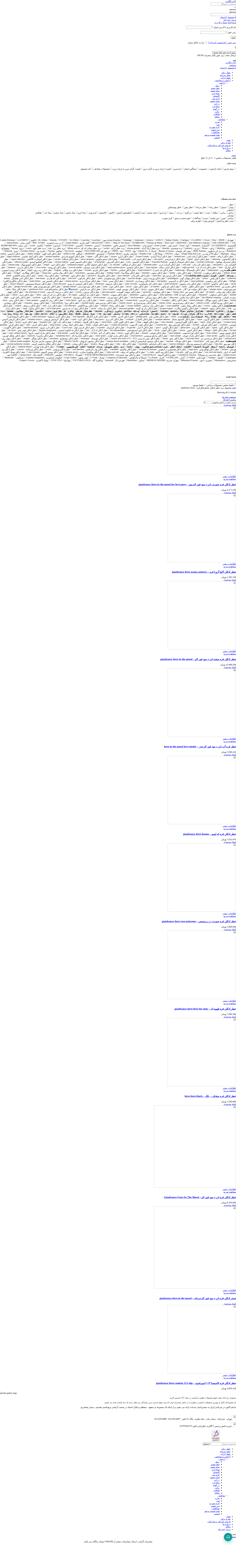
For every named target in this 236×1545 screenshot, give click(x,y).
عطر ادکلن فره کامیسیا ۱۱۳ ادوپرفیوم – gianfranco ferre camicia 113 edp (196, 1383)
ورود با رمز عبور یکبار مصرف (224, 53)
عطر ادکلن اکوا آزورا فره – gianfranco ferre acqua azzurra (204, 571)
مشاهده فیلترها (229, 397)
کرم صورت (214, 127)
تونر (218, 124)
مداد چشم (215, 91)
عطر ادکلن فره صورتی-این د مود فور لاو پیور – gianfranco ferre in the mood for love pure (187, 484)
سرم (217, 122)
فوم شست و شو (212, 135)
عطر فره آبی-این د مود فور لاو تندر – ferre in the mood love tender (200, 746)
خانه (234, 388)
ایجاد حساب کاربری (223, 22)
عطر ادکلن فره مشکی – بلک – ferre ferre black (210, 1096)
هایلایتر (216, 114)
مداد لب (216, 106)
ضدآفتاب (216, 132)
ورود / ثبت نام (224, 1529)
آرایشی (222, 83)
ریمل (217, 85)
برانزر (217, 111)
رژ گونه (216, 109)
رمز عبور (231, 32)
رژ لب (217, 104)
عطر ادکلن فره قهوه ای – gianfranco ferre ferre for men (205, 1008)
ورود (233, 37)
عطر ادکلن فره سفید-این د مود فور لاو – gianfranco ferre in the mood (198, 659)
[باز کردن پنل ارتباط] (228, 1537)
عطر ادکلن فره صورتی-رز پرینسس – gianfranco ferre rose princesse (199, 921)
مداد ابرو (216, 93)
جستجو (233, 9)
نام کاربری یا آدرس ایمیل (224, 27)
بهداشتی (221, 119)
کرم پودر (216, 98)
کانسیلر (216, 96)
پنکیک (217, 117)
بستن (233, 155)
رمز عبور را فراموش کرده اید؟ (222, 42)
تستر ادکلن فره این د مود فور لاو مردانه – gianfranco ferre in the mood (198, 1298)
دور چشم (215, 130)
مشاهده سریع (230, 479)
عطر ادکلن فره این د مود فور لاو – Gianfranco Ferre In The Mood (200, 1197)
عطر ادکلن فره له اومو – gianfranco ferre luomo (209, 834)
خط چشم (215, 88)
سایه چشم (215, 101)
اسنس (217, 137)
